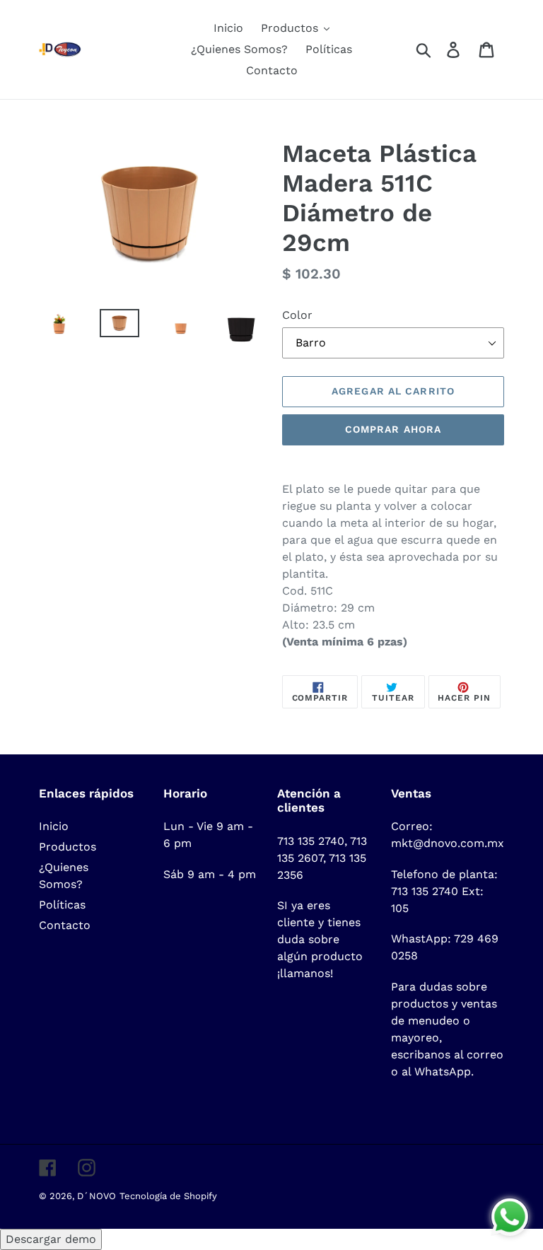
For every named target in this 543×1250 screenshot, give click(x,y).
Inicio (54, 826)
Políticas (62, 904)
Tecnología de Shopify (168, 1196)
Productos (67, 846)
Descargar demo (51, 1239)
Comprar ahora (393, 429)
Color (297, 315)
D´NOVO (96, 1196)
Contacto (64, 925)
